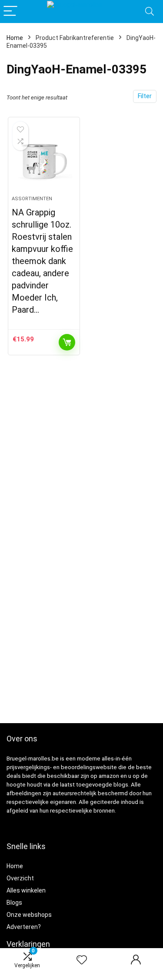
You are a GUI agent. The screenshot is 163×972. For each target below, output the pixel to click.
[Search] (149, 11)
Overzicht (20, 878)
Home (15, 37)
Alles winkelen (26, 890)
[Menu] (10, 11)
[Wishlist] (82, 960)
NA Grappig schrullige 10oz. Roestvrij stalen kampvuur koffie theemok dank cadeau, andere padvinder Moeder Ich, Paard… (42, 261)
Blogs (14, 902)
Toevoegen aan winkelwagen (67, 342)
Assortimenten (32, 199)
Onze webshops (29, 914)
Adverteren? (24, 926)
